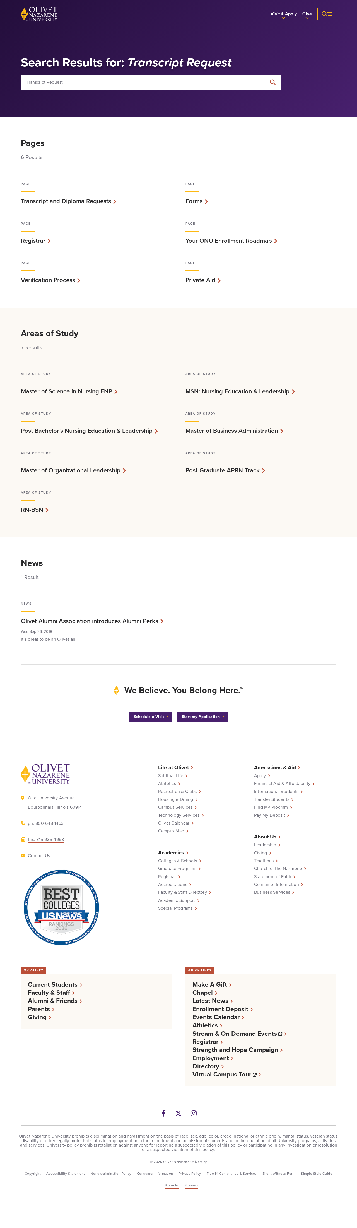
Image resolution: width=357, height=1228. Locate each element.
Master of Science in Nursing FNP (66, 391)
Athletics (167, 783)
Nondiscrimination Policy (111, 1173)
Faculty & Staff (49, 992)
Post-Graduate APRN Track (222, 470)
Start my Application (201, 717)
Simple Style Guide (316, 1173)
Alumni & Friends (53, 1000)
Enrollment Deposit (220, 1009)
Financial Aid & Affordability (282, 783)
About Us (265, 836)
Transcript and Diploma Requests (66, 201)
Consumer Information (276, 884)
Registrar (33, 240)
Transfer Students (271, 799)
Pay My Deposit (269, 815)
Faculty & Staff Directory (182, 892)
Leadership (265, 845)
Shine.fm (172, 1185)
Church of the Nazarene (278, 868)
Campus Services (175, 807)
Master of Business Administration (231, 430)
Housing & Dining (175, 799)
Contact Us (39, 855)
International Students (276, 791)
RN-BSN (32, 509)
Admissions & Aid (275, 767)
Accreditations (172, 884)
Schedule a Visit (149, 717)
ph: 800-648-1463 (46, 823)
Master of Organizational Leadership (70, 470)
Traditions (264, 861)
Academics (171, 852)
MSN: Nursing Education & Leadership (237, 391)
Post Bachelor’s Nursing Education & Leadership (87, 430)
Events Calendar (216, 1017)
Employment (210, 1058)
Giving (260, 853)
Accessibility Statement (65, 1173)
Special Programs (175, 908)
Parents (39, 1009)
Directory (205, 1066)
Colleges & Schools (177, 861)
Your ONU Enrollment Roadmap (228, 240)
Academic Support (176, 900)
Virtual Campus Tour (226, 1074)
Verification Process (48, 280)
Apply (260, 775)
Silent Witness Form (279, 1173)
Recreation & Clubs (177, 791)
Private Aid (200, 280)
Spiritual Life (171, 775)
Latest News (210, 1000)
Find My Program (271, 807)
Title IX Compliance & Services (232, 1173)
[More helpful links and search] (326, 14)
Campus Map (171, 831)
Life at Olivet (173, 767)
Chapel (202, 992)
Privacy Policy (190, 1173)
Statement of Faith (272, 876)
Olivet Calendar (174, 823)
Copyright (33, 1173)
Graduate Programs (177, 868)
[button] (284, 14)
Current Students (53, 984)
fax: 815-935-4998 (46, 839)
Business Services (272, 892)
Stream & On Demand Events (239, 1033)
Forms (193, 201)
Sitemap (191, 1185)
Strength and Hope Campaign (235, 1049)
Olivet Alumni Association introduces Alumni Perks (89, 621)
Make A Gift (209, 984)
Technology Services (179, 815)
